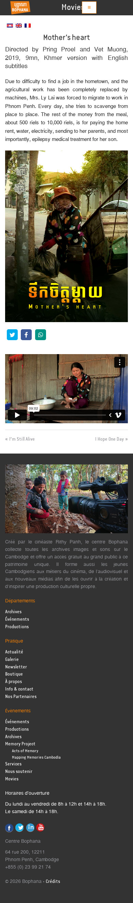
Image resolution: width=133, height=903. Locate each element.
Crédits (53, 882)
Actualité (14, 652)
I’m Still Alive (22, 439)
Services (13, 764)
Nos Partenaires (20, 697)
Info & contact (19, 689)
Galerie (12, 660)
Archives (13, 612)
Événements (17, 619)
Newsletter (16, 667)
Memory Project (20, 744)
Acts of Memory (25, 751)
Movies (73, 7)
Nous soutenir (18, 772)
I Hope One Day (109, 439)
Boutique (14, 674)
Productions (17, 627)
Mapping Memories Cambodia (36, 757)
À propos (13, 682)
